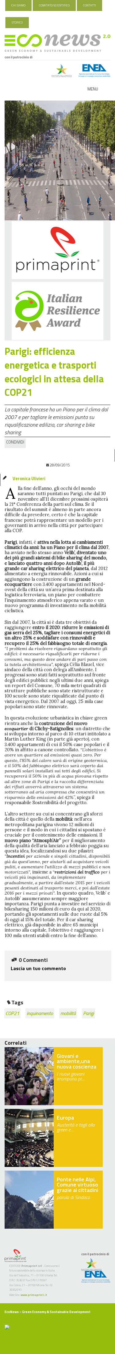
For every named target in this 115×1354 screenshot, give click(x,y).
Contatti (89, 5)
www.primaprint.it (34, 1295)
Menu (92, 89)
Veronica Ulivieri (29, 478)
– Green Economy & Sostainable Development (47, 1311)
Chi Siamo (18, 5)
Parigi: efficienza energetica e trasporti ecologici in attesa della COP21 (54, 371)
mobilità (68, 1013)
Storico (17, 22)
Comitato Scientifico (54, 5)
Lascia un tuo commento (38, 968)
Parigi (88, 1013)
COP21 (12, 1013)
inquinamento (40, 1013)
